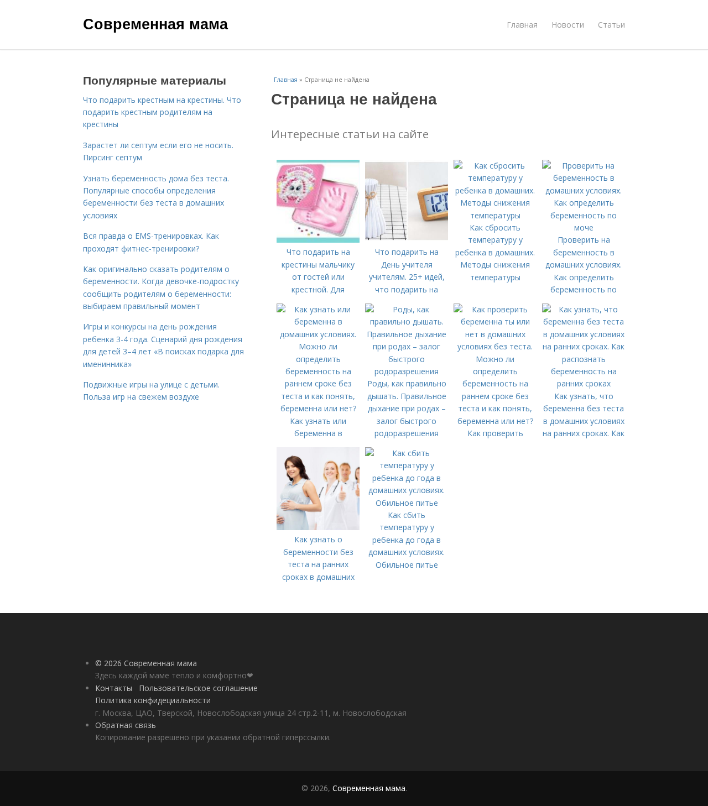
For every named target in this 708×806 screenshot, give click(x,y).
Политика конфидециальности (153, 700)
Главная (522, 24)
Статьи (611, 24)
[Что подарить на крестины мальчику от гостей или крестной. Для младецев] (318, 239)
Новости (567, 24)
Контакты (113, 688)
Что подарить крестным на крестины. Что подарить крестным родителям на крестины (162, 112)
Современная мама (155, 23)
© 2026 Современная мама (146, 663)
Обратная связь (125, 725)
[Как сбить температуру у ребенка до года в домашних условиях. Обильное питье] (406, 503)
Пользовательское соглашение (198, 688)
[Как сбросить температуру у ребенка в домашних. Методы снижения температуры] (495, 215)
